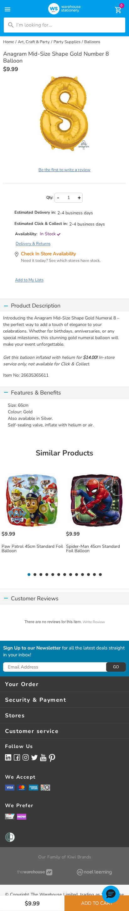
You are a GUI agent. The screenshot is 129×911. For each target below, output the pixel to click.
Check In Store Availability (48, 254)
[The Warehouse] (34, 872)
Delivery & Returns (33, 244)
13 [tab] (100, 574)
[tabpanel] (32, 520)
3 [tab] (40, 574)
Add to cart (97, 903)
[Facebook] (17, 757)
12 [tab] (94, 574)
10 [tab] (82, 574)
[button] (111, 894)
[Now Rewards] (21, 816)
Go (116, 667)
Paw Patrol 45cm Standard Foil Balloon (32, 548)
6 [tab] (58, 574)
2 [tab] (35, 574)
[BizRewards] (9, 816)
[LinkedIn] (8, 757)
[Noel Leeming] (94, 872)
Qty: (49, 197)
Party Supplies (67, 42)
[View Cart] (114, 10)
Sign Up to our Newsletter (32, 648)
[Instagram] (26, 757)
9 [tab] (76, 574)
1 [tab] (29, 574)
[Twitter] (34, 757)
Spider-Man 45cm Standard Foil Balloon (93, 548)
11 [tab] (88, 574)
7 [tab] (64, 574)
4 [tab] (46, 574)
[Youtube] (43, 757)
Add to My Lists (29, 280)
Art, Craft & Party (34, 42)
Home (8, 42)
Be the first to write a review (64, 170)
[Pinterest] (52, 758)
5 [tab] (52, 574)
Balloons (92, 42)
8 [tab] (70, 574)
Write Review (94, 621)
